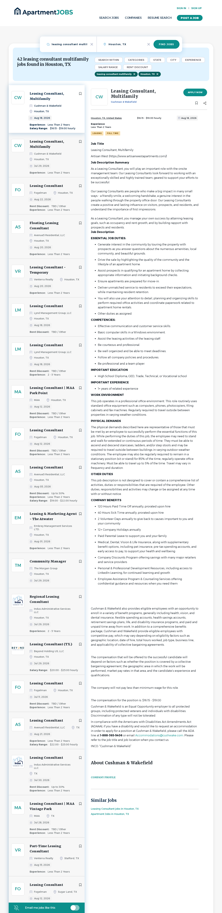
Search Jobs (109, 17)
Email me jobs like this (40, 907)
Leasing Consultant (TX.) (51, 644)
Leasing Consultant (46, 186)
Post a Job (190, 18)
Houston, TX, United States (106, 118)
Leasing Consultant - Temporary (48, 269)
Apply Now (195, 92)
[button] (204, 103)
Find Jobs (166, 44)
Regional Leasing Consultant (44, 599)
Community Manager (48, 561)
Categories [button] (136, 59)
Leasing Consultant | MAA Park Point (52, 390)
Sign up (196, 8)
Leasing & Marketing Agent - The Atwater (53, 516)
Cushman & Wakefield (124, 102)
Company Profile (103, 777)
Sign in (181, 8)
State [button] (157, 59)
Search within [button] (108, 59)
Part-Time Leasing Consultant (45, 848)
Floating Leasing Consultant (44, 225)
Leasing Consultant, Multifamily (47, 96)
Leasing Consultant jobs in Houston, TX (115, 808)
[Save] (80, 93)
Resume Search (160, 17)
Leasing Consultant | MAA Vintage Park (52, 806)
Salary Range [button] (108, 67)
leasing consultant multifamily (114, 74)
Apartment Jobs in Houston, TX (110, 814)
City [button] (173, 59)
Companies (133, 17)
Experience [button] (193, 59)
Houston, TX (147, 74)
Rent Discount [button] (137, 67)
